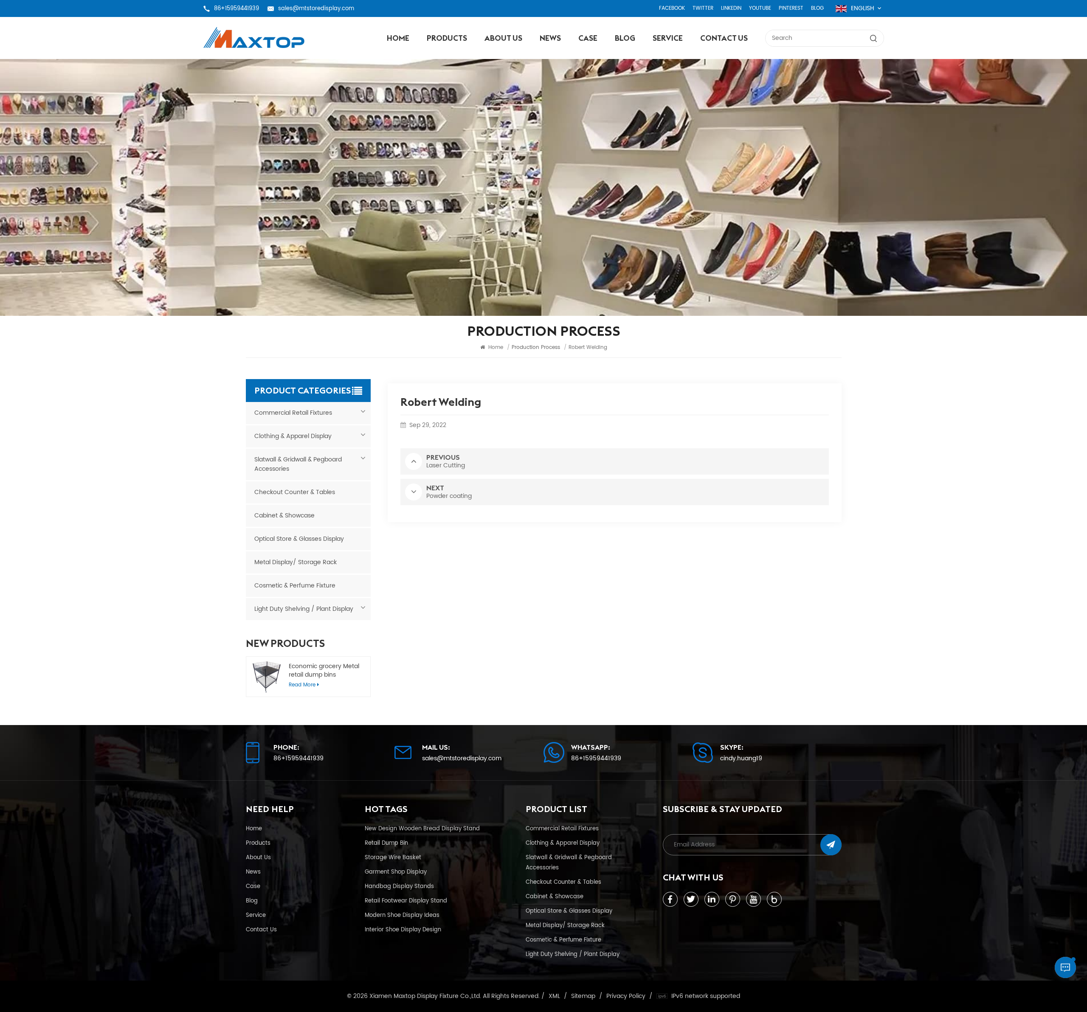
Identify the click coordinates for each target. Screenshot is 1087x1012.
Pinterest (791, 8)
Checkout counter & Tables (294, 492)
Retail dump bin (386, 843)
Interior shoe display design (403, 929)
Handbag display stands (399, 886)
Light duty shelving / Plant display (303, 609)
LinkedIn (731, 8)
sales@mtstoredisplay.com (316, 8)
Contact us (724, 38)
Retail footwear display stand (406, 900)
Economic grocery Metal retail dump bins (324, 670)
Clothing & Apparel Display (293, 436)
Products (447, 38)
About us (503, 38)
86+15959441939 (236, 8)
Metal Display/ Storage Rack (295, 562)
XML (554, 996)
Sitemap (583, 996)
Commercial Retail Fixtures (293, 413)
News (550, 38)
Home (398, 38)
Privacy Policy (625, 996)
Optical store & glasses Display (299, 539)
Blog (817, 8)
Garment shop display (396, 872)
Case (587, 38)
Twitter (703, 8)
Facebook (672, 8)
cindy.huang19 (741, 758)
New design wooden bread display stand (422, 828)
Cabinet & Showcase (284, 515)
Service (668, 38)
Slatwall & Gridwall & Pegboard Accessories (298, 464)
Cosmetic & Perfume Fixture (294, 585)
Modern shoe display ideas (402, 915)
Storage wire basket (393, 857)
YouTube (760, 8)
